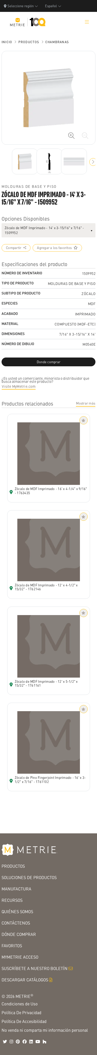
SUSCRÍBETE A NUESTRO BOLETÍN (35, 968)
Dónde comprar (19, 934)
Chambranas (57, 42)
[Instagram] (11, 1041)
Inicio (7, 42)
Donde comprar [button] (48, 362)
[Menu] (87, 22)
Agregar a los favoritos (54, 248)
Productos (28, 42)
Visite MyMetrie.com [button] (18, 386)
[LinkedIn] (31, 1041)
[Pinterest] (18, 1041)
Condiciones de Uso (20, 1003)
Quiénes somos (17, 911)
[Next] (25, 161)
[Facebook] (25, 1041)
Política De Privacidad (21, 1012)
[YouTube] (37, 1041)
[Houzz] (44, 1041)
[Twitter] (5, 1041)
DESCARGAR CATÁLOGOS (25, 979)
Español (51, 6)
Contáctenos (16, 923)
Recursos (12, 900)
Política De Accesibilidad (24, 1021)
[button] (93, 162)
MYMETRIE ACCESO (20, 957)
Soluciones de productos (29, 877)
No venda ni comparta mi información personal (45, 1030)
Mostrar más (85, 403)
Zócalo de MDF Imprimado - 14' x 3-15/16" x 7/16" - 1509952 (44, 230)
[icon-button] (71, 135)
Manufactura (16, 888)
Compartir (13, 248)
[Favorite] (83, 420)
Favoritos (12, 945)
